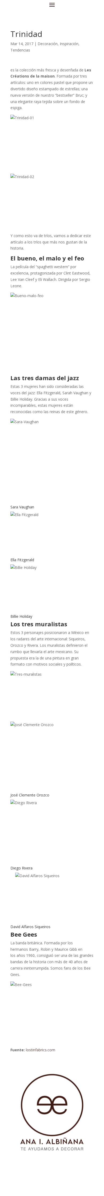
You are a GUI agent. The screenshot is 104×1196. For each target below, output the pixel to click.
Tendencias (20, 50)
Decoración (48, 43)
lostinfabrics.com (40, 1049)
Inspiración (69, 43)
